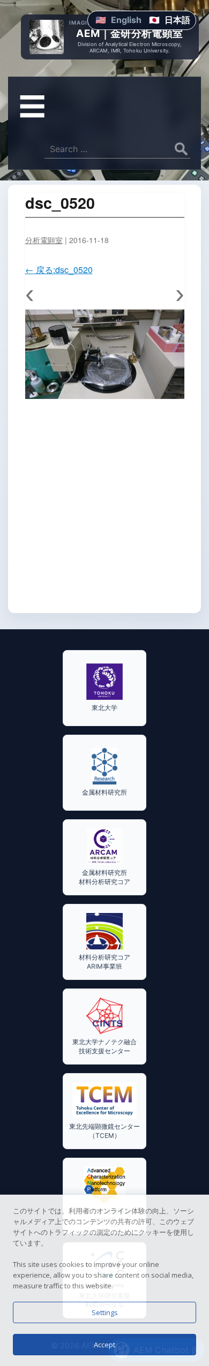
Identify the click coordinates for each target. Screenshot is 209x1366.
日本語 (177, 19)
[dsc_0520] (104, 354)
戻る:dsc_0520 (59, 269)
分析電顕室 (44, 240)
